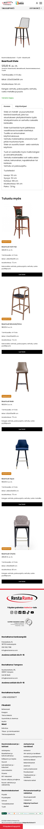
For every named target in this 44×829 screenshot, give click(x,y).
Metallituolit (21, 68)
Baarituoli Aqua (8, 479)
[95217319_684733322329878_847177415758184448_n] (22, 32)
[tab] (22, 51)
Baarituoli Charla (8, 554)
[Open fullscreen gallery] (40, 51)
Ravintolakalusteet (8, 58)
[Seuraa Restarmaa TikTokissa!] (28, 612)
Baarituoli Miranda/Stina (12, 324)
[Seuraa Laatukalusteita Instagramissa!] (15, 612)
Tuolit (19, 58)
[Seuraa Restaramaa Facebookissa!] (20, 612)
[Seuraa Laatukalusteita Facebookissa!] (24, 612)
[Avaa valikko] (40, 3)
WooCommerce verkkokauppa (18, 823)
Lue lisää (22, 274)
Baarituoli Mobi (8, 401)
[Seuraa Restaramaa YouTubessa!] (32, 612)
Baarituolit (26, 58)
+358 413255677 (9, 697)
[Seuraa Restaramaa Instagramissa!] (11, 612)
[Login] (37, 3)
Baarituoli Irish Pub (9, 247)
